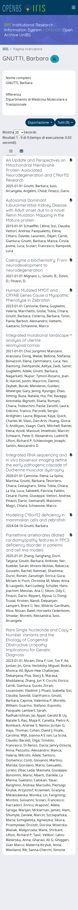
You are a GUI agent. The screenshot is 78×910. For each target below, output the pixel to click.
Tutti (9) (64, 122)
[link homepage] (25, 7)
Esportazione (39, 122)
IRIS (5, 49)
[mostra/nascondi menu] (74, 7)
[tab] (11, 151)
